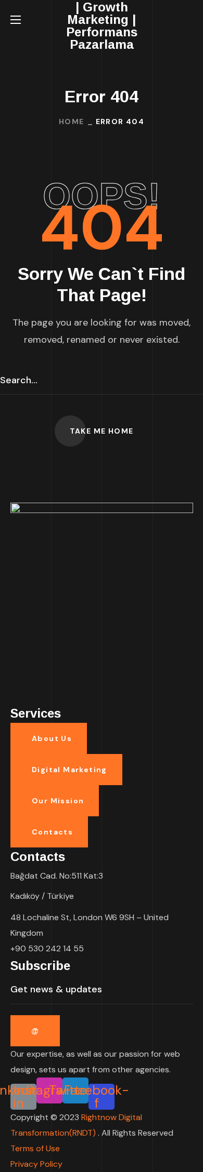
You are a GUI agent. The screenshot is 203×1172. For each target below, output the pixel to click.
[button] (189, 20)
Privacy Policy (36, 1163)
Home (71, 121)
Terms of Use (35, 1148)
